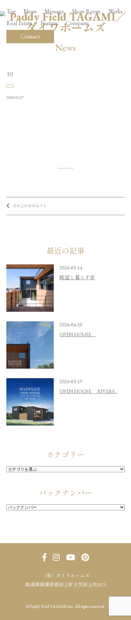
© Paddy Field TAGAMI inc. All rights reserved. (65, 606)
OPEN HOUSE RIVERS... (88, 391)
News (30, 11)
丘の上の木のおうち (30, 205)
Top (11, 11)
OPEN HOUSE (77, 334)
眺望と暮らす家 (77, 277)
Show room (86, 11)
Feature (49, 23)
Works (115, 11)
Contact (30, 36)
